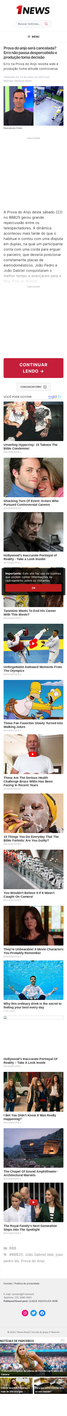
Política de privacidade (27, 1283)
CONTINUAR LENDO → (33, 368)
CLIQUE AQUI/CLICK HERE (43, 1301)
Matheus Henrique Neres (18, 80)
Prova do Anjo (33, 1261)
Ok (33, 587)
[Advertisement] (33, 173)
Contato (8, 1283)
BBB (12, 1248)
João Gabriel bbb (39, 1254)
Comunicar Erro (30, 386)
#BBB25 (16, 1254)
